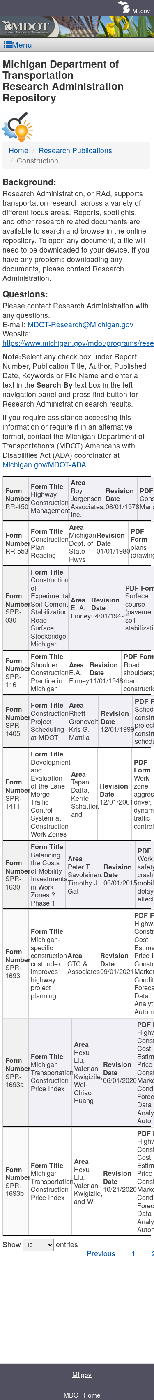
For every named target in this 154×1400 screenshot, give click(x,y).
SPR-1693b (14, 1189)
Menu (22, 44)
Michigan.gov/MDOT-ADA (44, 464)
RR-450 (16, 506)
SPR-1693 (13, 971)
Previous (101, 1253)
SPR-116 (13, 680)
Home (18, 150)
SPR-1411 (13, 802)
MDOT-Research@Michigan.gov (80, 324)
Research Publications (75, 150)
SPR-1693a (14, 1080)
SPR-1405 (13, 729)
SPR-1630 (13, 883)
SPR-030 (13, 616)
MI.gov (141, 10)
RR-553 (16, 551)
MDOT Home (82, 1394)
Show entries (40, 1244)
